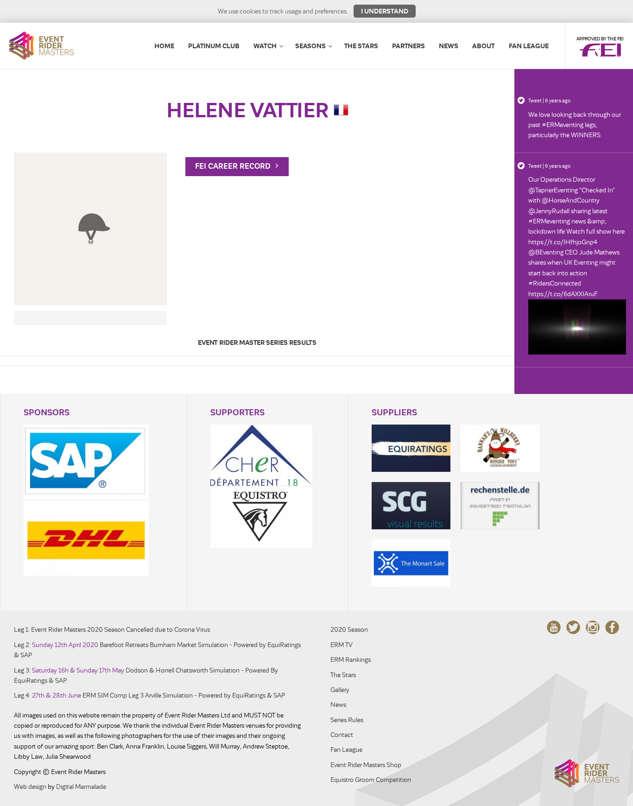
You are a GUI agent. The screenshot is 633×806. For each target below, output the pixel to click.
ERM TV (341, 644)
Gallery (339, 689)
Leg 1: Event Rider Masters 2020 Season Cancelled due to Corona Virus (112, 629)
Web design (30, 786)
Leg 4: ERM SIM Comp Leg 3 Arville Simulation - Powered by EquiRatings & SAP (149, 695)
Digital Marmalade (81, 786)
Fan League (529, 46)
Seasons (310, 46)
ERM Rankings (350, 659)
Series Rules (346, 720)
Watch (265, 46)
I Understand (384, 11)
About (483, 46)
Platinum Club (214, 46)
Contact (341, 734)
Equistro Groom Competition (370, 779)
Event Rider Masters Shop (365, 765)
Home (164, 46)
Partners (408, 46)
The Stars (361, 46)
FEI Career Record (233, 166)
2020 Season (349, 629)
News (448, 46)
